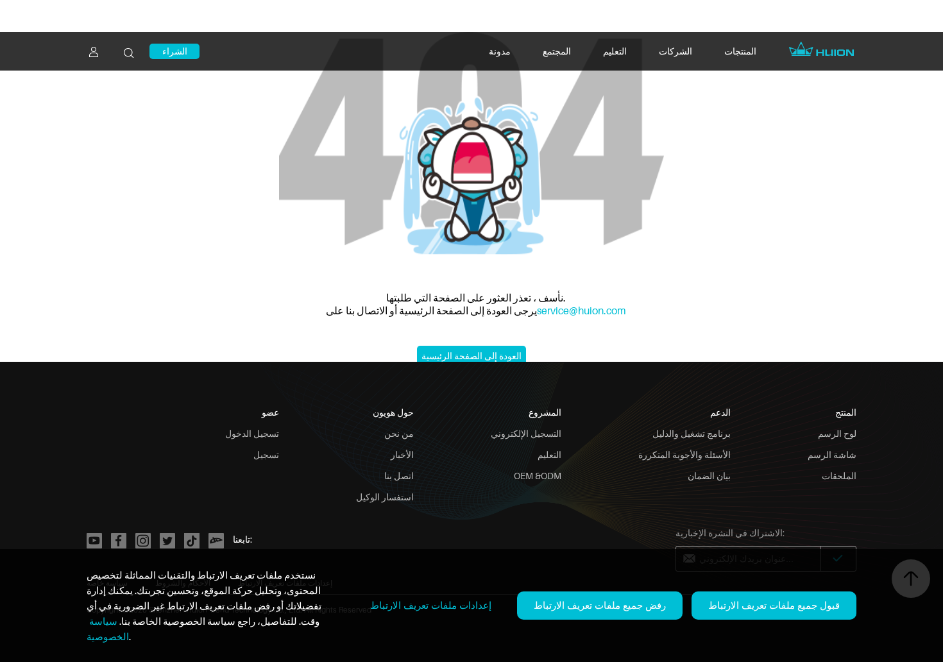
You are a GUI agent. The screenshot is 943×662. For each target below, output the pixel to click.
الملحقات (839, 475)
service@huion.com (581, 310)
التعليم (615, 51)
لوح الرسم (837, 433)
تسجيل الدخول (252, 433)
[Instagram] (143, 540)
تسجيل (266, 454)
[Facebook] (118, 540)
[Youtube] (94, 540)
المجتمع (557, 51)
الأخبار (402, 454)
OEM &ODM (537, 475)
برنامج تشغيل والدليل (691, 433)
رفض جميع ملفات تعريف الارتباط (600, 605)
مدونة (500, 51)
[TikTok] (192, 540)
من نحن (399, 433)
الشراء (174, 51)
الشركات (675, 51)
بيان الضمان (709, 475)
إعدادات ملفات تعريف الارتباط (430, 605)
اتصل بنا (399, 475)
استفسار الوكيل (385, 496)
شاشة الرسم (832, 454)
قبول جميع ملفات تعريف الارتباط (774, 605)
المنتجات (740, 51)
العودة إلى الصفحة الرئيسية (471, 355)
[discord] (216, 540)
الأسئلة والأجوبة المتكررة (684, 454)
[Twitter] (167, 540)
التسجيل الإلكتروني (526, 433)
